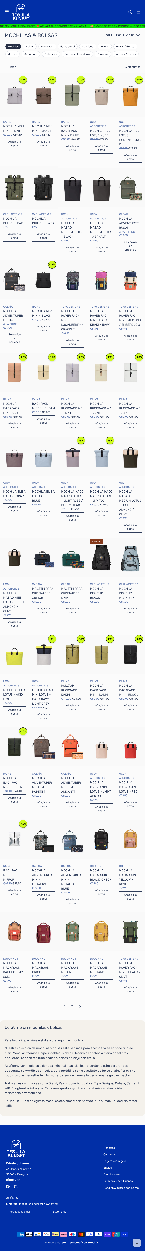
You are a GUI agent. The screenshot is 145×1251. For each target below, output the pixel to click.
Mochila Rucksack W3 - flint (71, 408)
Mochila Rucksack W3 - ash (129, 408)
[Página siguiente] (80, 1006)
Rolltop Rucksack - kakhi (70, 690)
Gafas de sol (67, 46)
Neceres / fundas (126, 54)
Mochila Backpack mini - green (12, 782)
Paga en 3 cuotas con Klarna (121, 1187)
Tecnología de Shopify (83, 1242)
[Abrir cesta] (138, 12)
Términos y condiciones (118, 1181)
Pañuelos (102, 54)
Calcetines (51, 54)
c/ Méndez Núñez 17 (18, 1169)
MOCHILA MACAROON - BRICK (41, 967)
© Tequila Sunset (55, 1242)
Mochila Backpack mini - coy (11, 408)
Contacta (109, 1154)
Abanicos (87, 46)
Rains (7, 121)
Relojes (104, 46)
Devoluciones (111, 1174)
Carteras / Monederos (77, 54)
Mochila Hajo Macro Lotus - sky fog (101, 496)
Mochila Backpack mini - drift (70, 130)
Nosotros (109, 1147)
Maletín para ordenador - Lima (72, 593)
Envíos (107, 1167)
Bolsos (30, 46)
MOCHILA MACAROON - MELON (70, 967)
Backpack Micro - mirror (11, 875)
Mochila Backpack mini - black (128, 690)
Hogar (108, 35)
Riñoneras (47, 46)
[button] (8, 11)
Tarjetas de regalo (114, 1161)
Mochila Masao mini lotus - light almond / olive (13, 602)
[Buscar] (130, 12)
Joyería (12, 54)
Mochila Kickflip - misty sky (126, 593)
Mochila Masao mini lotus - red (128, 787)
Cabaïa (124, 214)
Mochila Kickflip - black (97, 593)
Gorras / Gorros (125, 46)
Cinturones (31, 54)
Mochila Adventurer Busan (129, 223)
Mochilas (13, 46)
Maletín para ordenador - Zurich (42, 593)
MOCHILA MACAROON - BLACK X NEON (101, 875)
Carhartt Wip (12, 214)
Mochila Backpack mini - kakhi (99, 690)
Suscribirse (59, 1211)
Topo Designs (70, 306)
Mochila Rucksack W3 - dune (100, 408)
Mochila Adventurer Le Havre (13, 315)
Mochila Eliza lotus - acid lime (14, 694)
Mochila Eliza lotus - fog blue (43, 496)
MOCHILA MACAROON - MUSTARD (99, 967)
